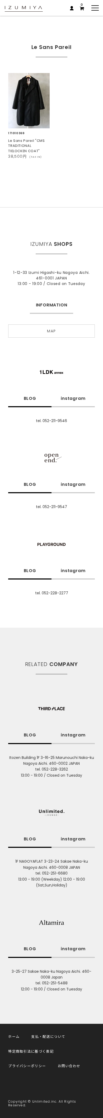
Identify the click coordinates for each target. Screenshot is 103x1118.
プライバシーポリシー (27, 1065)
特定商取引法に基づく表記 (31, 1051)
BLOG (30, 398)
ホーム (14, 1036)
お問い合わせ (69, 1065)
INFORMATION (51, 305)
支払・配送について (48, 1036)
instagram (73, 398)
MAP (51, 331)
